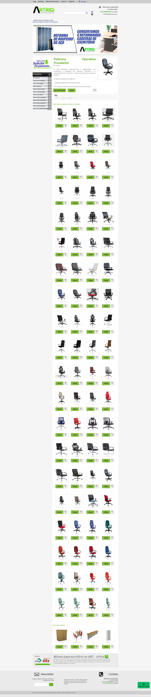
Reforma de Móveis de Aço (40, 109)
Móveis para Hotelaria (39, 97)
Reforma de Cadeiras (39, 106)
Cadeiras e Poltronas (39, 81)
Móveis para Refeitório (39, 100)
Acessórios (36, 78)
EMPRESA (41, 1)
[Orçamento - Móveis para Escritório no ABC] (42, 64)
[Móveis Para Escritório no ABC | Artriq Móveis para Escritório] (44, 10)
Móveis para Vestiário (39, 103)
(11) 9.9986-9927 (106, 12)
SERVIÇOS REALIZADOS (52, 1)
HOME (34, 1)
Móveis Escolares (38, 95)
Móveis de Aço (37, 86)
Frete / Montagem (38, 83)
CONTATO (63, 1)
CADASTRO (71, 1)
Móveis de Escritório (39, 89)
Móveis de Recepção (39, 92)
